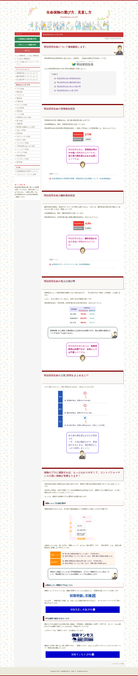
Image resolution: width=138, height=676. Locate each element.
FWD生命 (19, 101)
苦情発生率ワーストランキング (27, 73)
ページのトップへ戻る (118, 663)
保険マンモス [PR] (81, 654)
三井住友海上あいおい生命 (25, 146)
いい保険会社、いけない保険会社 (27, 55)
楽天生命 (19, 162)
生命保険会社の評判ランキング (27, 171)
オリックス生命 (21, 104)
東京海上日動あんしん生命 (25, 127)
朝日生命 (19, 92)
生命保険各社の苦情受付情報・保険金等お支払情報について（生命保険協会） (82, 178)
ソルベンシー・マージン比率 (26, 174)
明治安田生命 (21, 155)
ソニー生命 (20, 114)
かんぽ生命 (20, 108)
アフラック (20, 95)
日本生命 (19, 133)
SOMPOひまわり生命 (23, 117)
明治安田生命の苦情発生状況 (69, 78)
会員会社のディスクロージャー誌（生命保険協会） (71, 264)
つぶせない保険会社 (23, 58)
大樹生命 (19, 124)
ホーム (27, 50)
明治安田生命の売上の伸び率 (69, 87)
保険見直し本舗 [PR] (81, 609)
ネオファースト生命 (23, 136)
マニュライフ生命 (22, 143)
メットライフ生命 (22, 149)
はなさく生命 (21, 140)
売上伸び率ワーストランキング (27, 79)
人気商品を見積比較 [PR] (27, 39)
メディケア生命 (21, 152)
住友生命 (19, 111)
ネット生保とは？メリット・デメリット (27, 63)
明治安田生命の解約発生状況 (69, 82)
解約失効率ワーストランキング (27, 76)
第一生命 (19, 120)
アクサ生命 (20, 88)
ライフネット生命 (22, 159)
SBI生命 (19, 98)
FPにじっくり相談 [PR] (27, 44)
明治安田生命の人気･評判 (67, 90)
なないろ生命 (21, 130)
